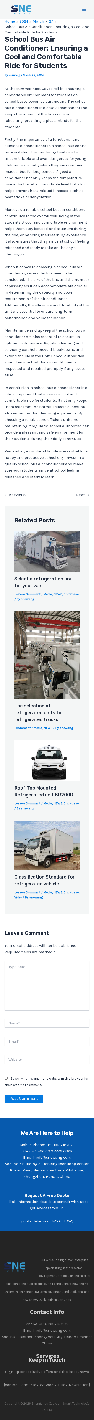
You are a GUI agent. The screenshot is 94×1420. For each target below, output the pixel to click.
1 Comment (22, 728)
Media (47, 594)
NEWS (57, 594)
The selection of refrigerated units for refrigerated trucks (38, 712)
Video (18, 897)
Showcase (71, 594)
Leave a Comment (27, 594)
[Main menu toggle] (84, 9)
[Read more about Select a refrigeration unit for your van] (47, 551)
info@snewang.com (53, 1330)
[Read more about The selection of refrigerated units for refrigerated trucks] (47, 654)
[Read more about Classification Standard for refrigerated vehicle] (47, 844)
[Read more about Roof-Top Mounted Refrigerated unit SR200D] (47, 760)
